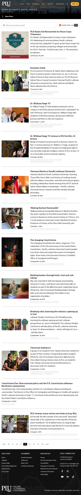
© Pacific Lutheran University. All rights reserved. (62, 490)
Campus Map (6, 463)
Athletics (50, 4)
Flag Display (44, 474)
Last (47, 444)
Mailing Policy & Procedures (48, 469)
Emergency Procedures (47, 466)
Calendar (4, 460)
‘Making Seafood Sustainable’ (44, 208)
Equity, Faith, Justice (37, 58)
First (4, 444)
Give (43, 4)
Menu (74, 4)
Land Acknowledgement (9, 466)
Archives (9, 12)
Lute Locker (5, 471)
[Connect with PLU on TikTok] (73, 477)
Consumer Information (47, 471)
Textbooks (24, 460)
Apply (22, 4)
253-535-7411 (64, 463)
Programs (35, 4)
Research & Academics (51, 92)
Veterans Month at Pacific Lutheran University (52, 171)
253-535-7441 (74, 466)
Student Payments (26, 457)
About (3, 457)
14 (34, 444)
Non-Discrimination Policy (48, 460)
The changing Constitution (43, 240)
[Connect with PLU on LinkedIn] (67, 477)
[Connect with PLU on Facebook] (62, 471)
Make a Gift (24, 463)
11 (21, 444)
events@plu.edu (74, 463)
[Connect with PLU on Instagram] (67, 471)
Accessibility (44, 463)
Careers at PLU (6, 469)
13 (29, 444)
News (3, 12)
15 (38, 444)
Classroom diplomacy (40, 348)
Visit (28, 4)
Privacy (42, 457)
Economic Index (37, 68)
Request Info (60, 4)
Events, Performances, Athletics (54, 264)
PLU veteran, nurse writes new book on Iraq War (53, 413)
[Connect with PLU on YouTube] (62, 477)
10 (16, 444)
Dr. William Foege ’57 (40, 104)
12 (25, 444)
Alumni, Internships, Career (39, 124)
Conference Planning (27, 466)
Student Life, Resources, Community (55, 58)
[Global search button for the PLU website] (67, 4)
